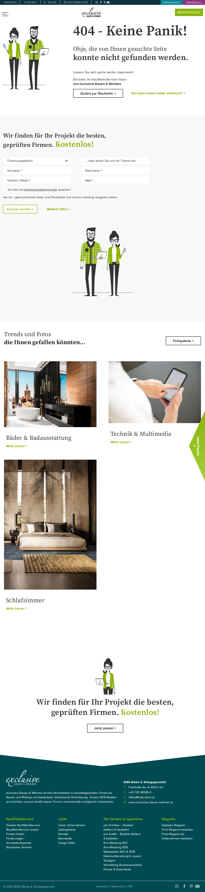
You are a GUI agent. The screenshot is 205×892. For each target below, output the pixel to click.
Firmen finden (15, 834)
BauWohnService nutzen (22, 829)
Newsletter (65, 838)
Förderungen (14, 838)
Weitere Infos (57, 209)
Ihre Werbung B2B (116, 847)
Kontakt (63, 834)
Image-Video (66, 842)
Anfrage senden (19, 209)
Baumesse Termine (19, 847)
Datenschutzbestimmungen (40, 189)
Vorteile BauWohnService (23, 825)
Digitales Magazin (173, 825)
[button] (158, 93)
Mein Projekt (189, 12)
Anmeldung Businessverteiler (123, 864)
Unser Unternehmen (71, 825)
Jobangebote (67, 829)
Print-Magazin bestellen (177, 829)
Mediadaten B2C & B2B (119, 851)
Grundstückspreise (18, 842)
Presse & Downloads (117, 869)
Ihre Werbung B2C (116, 842)
